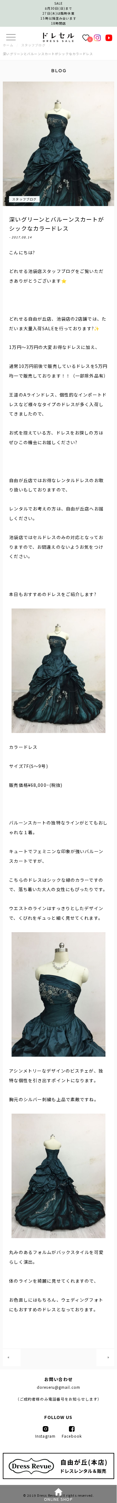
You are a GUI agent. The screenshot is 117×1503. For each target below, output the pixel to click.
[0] (85, 37)
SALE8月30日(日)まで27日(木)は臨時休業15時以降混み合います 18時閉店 (58, 13)
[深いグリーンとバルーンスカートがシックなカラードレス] (58, 40)
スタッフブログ (24, 199)
